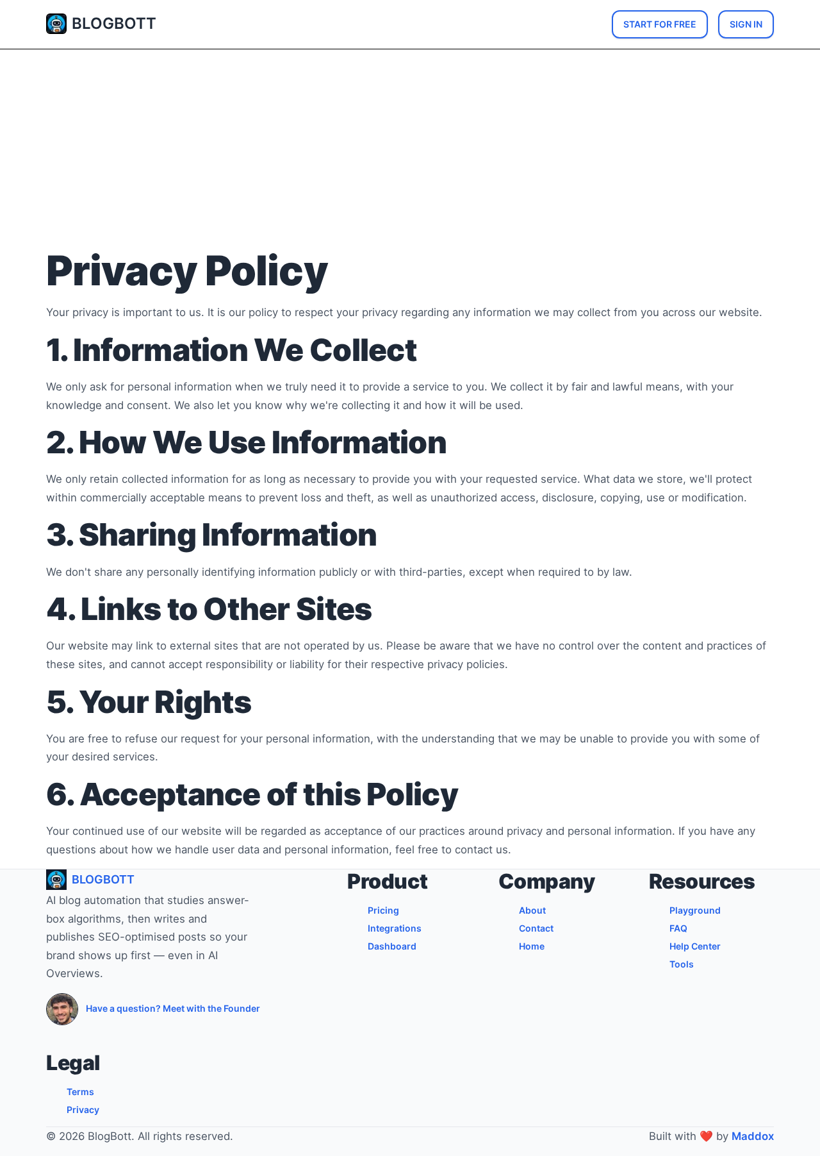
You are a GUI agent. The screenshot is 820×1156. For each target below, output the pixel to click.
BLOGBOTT (114, 23)
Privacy (83, 1109)
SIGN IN (746, 24)
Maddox (753, 1136)
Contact (536, 928)
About (532, 910)
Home (532, 946)
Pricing (383, 910)
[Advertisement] (410, 152)
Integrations (395, 928)
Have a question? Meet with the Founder (173, 1008)
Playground (695, 910)
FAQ (678, 928)
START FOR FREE (659, 24)
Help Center (695, 946)
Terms (80, 1091)
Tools (681, 964)
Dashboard (392, 946)
